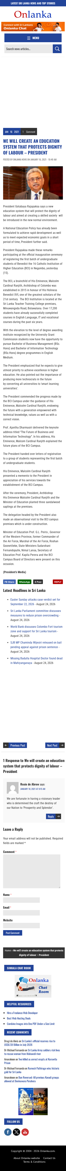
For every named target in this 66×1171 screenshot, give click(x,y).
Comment (30, 132)
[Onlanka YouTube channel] (25, 1130)
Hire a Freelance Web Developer (22, 1013)
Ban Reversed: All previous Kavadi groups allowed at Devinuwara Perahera (31, 1079)
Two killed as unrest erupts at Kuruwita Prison (30, 1061)
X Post (38, 581)
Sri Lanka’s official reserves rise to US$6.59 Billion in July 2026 (29, 1043)
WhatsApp (24, 581)
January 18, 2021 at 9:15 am (32, 788)
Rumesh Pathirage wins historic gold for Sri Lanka (31, 1070)
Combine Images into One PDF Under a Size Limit (31, 1024)
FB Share (9, 581)
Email (7, 907)
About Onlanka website (27, 1158)
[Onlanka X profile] (16, 1130)
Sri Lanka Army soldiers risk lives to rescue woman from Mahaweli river (32, 1052)
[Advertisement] (33, 91)
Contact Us (49, 1158)
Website (8, 920)
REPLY (57, 581)
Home (8, 950)
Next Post (52, 745)
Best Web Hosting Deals (19, 1018)
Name (7, 894)
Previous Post (17, 745)
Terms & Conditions (34, 1161)
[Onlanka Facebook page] (8, 1130)
